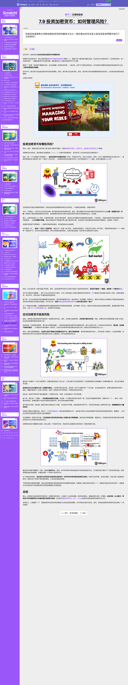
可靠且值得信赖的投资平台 (67, 301)
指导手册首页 (122, 8)
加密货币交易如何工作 (91, 148)
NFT (88, 159)
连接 (109, 1)
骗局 (120, 289)
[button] (69, 1)
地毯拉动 (55, 411)
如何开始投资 (53, 59)
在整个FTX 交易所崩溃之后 (36, 308)
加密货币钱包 (69, 148)
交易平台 (79, 148)
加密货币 (61, 59)
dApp (107, 159)
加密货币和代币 (66, 498)
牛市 (93, 293)
